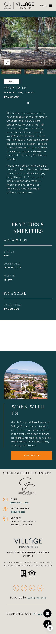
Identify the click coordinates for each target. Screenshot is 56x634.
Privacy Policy (41, 614)
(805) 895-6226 (17, 512)
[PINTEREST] (32, 588)
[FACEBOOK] (16, 588)
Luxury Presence (37, 598)
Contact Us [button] (31, 455)
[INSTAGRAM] (24, 588)
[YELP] (40, 588)
